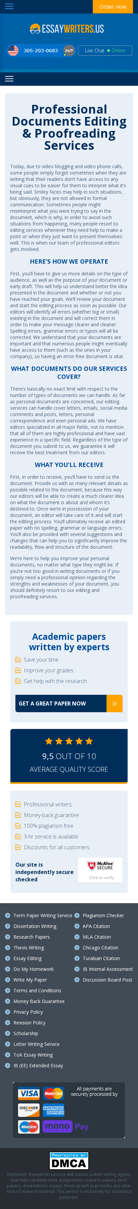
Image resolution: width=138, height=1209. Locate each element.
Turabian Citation (101, 958)
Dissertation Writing (34, 926)
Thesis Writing (28, 947)
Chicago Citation (100, 947)
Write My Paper (30, 980)
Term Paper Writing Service (42, 915)
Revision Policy (29, 1022)
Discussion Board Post (107, 980)
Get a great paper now (52, 703)
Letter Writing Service (36, 1044)
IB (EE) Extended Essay (38, 1065)
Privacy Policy (28, 1012)
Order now (112, 6)
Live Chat (105, 50)
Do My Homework (33, 969)
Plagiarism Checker (103, 915)
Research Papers (31, 937)
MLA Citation (97, 937)
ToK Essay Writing (33, 1055)
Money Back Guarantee (39, 1001)
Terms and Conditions (37, 990)
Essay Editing (27, 958)
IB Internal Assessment (108, 969)
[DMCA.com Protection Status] (69, 1168)
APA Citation (96, 926)
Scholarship (25, 1033)
